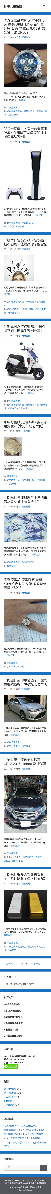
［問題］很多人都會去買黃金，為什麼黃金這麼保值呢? (25, 877)
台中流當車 (28, 857)
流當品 (23, 666)
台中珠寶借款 (14, 313)
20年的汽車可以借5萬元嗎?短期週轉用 (22, 1138)
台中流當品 (12, 666)
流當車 (7, 861)
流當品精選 (12, 107)
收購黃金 (22, 946)
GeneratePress (25, 1190)
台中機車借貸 (28, 405)
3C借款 (10, 226)
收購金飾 (11, 946)
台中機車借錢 (28, 1183)
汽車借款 (26, 746)
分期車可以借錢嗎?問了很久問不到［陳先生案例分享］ (25, 329)
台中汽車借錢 (13, 746)
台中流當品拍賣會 (15, 1183)
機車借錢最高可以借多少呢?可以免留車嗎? (24, 1130)
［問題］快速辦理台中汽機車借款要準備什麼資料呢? (25, 500)
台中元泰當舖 (13, 6)
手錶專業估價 (18, 1180)
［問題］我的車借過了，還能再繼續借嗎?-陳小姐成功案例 (25, 682)
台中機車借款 (13, 223)
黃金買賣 (12, 950)
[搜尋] (43, 1168)
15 (22, 963)
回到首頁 (9, 1180)
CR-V (9, 857)
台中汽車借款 (28, 301)
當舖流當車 (17, 861)
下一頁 (37, 963)
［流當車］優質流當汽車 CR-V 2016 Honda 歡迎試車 (25, 762)
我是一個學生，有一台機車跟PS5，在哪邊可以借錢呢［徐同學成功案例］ (25, 133)
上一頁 (8, 963)
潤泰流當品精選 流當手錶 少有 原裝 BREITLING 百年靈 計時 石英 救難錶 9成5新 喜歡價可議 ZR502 (25, 26)
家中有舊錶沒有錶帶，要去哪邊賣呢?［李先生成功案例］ (25, 424)
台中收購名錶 (13, 480)
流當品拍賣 (29, 111)
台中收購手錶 (28, 480)
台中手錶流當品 (14, 111)
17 (30, 963)
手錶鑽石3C (27, 223)
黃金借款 (32, 946)
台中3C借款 (12, 309)
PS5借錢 (20, 226)
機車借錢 (22, 408)
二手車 (17, 857)
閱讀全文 (23, 100)
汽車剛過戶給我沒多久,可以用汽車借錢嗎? (23, 1134)
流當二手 (39, 857)
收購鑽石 (8, 1101)
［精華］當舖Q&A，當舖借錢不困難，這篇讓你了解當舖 (25, 242)
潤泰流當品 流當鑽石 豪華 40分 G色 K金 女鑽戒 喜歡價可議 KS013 (25, 584)
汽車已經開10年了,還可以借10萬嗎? (21, 1126)
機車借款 (12, 408)
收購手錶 (12, 484)
